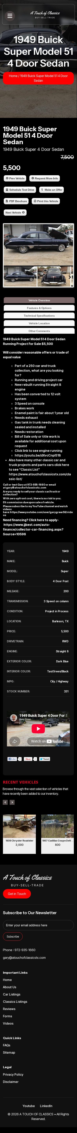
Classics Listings (15, 1002)
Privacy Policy (13, 1074)
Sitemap (9, 1052)
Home (13, 76)
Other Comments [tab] (39, 331)
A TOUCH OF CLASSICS (36, 1114)
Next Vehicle (13, 212)
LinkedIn (46, 1106)
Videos (8, 1023)
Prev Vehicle (16, 178)
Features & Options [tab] (39, 308)
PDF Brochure (18, 201)
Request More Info (46, 178)
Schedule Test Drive (21, 189)
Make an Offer (53, 189)
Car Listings (11, 994)
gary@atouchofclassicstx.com (26, 487)
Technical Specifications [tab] (39, 315)
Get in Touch (17, 894)
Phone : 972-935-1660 (19, 950)
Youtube (29, 1106)
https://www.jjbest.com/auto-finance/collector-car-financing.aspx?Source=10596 (33, 529)
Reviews (9, 1009)
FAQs (6, 1045)
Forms (7, 1016)
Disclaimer (11, 1082)
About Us (9, 987)
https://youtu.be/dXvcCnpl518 (38, 455)
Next (12, 802)
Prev (5, 802)
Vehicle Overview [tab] (39, 300)
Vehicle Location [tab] (39, 323)
